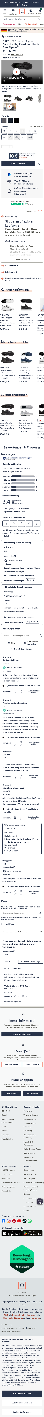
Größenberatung (29, 1119)
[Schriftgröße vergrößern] (38, 211)
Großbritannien (18, 1296)
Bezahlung (27, 1130)
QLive (3, 1126)
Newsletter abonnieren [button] (22, 1034)
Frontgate (22, 1328)
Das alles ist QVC (30, 1174)
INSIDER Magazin (8, 1170)
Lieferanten (6, 1135)
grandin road (5, 1331)
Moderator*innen (30, 1198)
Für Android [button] (32, 1093)
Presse (4, 1130)
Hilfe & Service (29, 1153)
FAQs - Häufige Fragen (32, 1149)
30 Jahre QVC (31, 24)
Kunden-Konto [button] (11, 1064)
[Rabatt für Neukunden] (22, 155)
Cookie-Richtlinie (15, 1385)
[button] (4, 12)
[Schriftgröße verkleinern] (42, 211)
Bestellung (27, 1111)
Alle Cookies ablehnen (22, 1402)
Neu (20, 24)
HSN (3, 1328)
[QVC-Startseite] (3, 36)
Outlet (26, 1211)
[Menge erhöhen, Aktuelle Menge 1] (11, 146)
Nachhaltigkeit (29, 1178)
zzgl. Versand (17, 54)
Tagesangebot (9, 24)
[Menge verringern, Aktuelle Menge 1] (2, 146)
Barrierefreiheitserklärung (33, 1183)
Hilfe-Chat (5, 1111)
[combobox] (19, 19)
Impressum (35, 1318)
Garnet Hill (31, 1328)
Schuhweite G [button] (11, 272)
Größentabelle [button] (11, 265)
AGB (6, 1315)
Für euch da (6, 1191)
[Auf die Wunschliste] (40, 163)
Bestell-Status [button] (32, 1064)
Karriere (26, 1194)
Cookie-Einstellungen (22, 1412)
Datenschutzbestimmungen (24, 1315)
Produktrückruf (7, 1139)
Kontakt (4, 1115)
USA (10, 1296)
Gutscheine (5, 1178)
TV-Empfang (28, 1202)
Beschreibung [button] (11, 216)
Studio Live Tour (29, 1206)
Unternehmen (28, 1170)
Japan (34, 1296)
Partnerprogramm (8, 1187)
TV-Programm (6, 1174)
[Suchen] (39, 19)
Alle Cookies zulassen (22, 1393)
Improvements (16, 1331)
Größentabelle (36, 126)
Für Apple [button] (11, 1093)
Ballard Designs (11, 1328)
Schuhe (10, 36)
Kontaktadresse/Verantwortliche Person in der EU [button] (24, 279)
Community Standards (13, 1318)
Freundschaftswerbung (10, 1183)
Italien (28, 1296)
